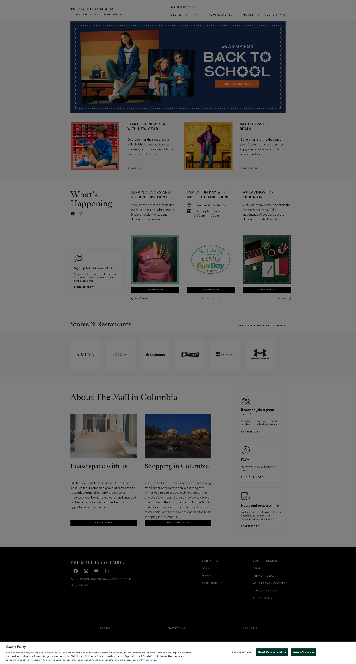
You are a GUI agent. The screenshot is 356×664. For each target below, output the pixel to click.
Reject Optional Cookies (272, 652)
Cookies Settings (241, 652)
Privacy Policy (148, 660)
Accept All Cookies (303, 652)
